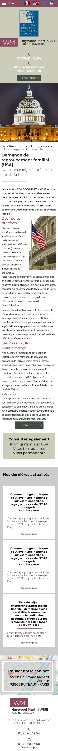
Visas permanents (29, 453)
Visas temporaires (29, 448)
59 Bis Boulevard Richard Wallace (29, 722)
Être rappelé (30, 77)
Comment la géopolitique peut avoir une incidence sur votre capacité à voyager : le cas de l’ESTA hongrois (29, 501)
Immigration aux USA (29, 444)
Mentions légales (29, 747)
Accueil (23, 146)
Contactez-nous (30, 425)
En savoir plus (29, 534)
